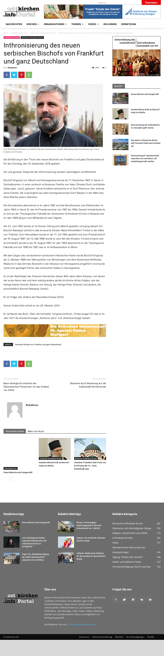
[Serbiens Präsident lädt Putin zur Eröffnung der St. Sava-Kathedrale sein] (90, 449)
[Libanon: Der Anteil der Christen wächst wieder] (66, 542)
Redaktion (12, 67)
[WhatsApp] (29, 75)
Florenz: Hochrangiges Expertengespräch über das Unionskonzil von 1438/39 (89, 525)
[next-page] (11, 479)
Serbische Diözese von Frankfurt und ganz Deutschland (38, 344)
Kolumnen (110, 24)
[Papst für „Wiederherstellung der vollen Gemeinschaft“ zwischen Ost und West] (12, 558)
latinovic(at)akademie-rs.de (82, 624)
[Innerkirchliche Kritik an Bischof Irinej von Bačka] (55, 449)
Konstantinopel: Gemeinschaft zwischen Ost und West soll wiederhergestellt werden (145, 159)
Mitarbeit (119, 637)
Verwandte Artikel (14, 431)
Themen (76, 24)
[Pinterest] (21, 75)
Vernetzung (128, 24)
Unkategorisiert (10, 468)
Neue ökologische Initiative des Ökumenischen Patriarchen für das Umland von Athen (26, 387)
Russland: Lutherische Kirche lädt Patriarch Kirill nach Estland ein (145, 143)
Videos (92, 24)
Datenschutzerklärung (102, 637)
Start (6, 33)
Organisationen (54, 24)
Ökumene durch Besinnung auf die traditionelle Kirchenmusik (88, 385)
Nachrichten (14, 24)
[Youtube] (150, 600)
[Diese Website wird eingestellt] (19, 454)
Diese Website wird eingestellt (18, 472)
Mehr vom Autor (36, 431)
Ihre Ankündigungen (135, 637)
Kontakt (150, 637)
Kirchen (32, 24)
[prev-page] (6, 479)
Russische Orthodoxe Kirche (86, 458)
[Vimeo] (133, 600)
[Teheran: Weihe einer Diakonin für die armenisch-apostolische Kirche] (66, 557)
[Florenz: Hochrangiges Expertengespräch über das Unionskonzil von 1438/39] (66, 526)
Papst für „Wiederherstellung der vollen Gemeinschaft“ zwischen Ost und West (35, 557)
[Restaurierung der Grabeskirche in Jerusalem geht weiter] (120, 129)
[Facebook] (7, 75)
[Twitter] (14, 75)
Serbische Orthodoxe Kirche (43, 33)
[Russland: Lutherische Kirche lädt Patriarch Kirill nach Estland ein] (120, 144)
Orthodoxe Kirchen (19, 33)
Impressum (84, 637)
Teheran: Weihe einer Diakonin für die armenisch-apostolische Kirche (91, 556)
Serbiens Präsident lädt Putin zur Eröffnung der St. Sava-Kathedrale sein (90, 465)
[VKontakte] (141, 600)
